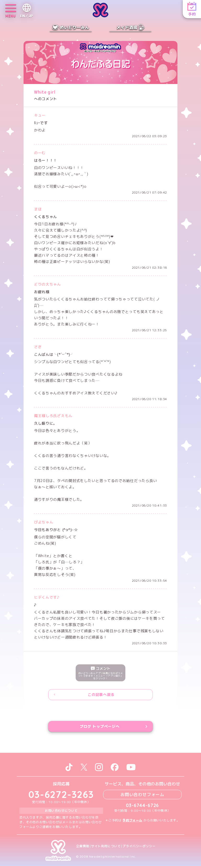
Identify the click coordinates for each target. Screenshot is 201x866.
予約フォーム (132, 820)
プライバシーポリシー (138, 846)
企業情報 (82, 846)
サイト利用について (106, 846)
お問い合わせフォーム (142, 794)
